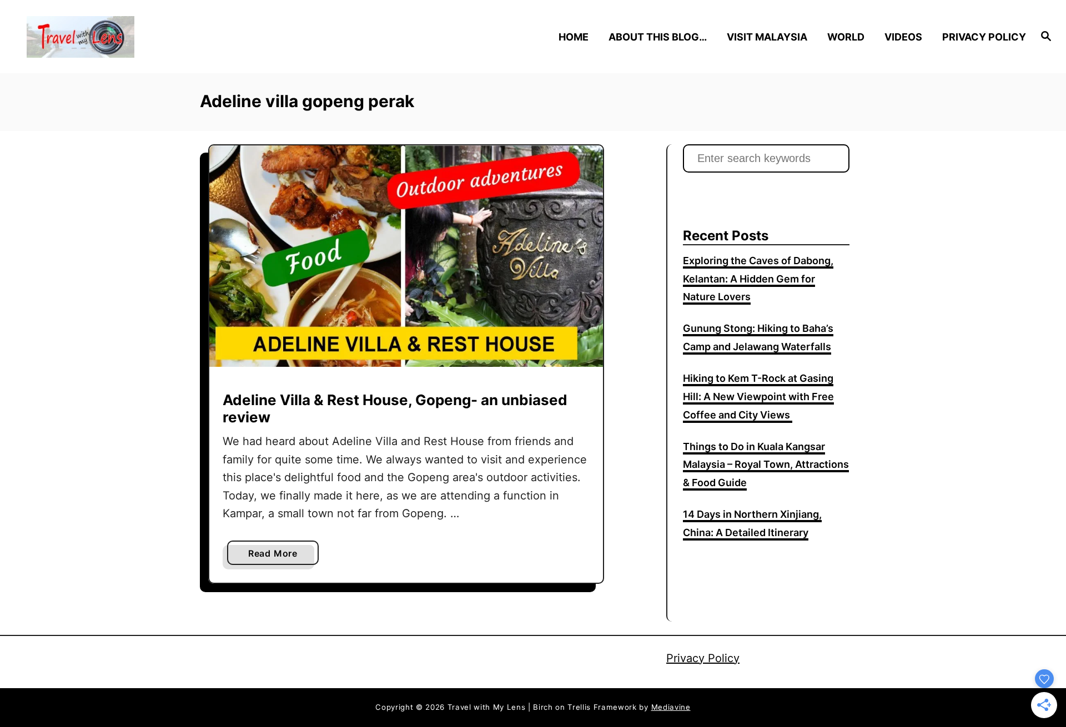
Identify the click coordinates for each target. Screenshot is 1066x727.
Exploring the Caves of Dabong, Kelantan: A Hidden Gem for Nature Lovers (758, 279)
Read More (276, 556)
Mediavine (671, 707)
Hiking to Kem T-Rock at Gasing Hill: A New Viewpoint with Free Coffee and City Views (758, 396)
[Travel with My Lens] (151, 37)
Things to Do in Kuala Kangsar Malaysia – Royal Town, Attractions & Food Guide (766, 465)
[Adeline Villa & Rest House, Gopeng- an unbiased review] (406, 256)
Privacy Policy (703, 658)
